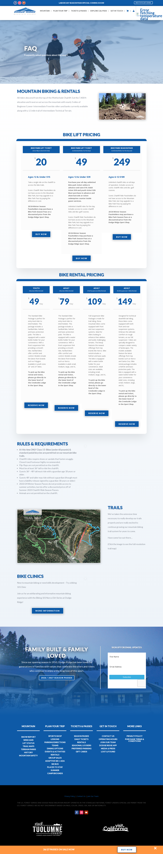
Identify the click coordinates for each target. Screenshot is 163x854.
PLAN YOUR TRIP (60, 11)
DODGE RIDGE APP (108, 745)
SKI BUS (55, 764)
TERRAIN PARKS (28, 749)
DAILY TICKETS (81, 739)
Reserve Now (36, 405)
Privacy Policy (69, 796)
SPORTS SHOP (55, 736)
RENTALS (55, 755)
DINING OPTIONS (55, 748)
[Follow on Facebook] (15, 3)
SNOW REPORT (28, 737)
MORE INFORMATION (47, 611)
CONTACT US (108, 736)
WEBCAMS (28, 740)
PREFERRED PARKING (81, 748)
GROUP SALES (55, 758)
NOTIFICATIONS (143, 3)
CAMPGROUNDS (55, 773)
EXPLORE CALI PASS (98, 11)
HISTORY (28, 752)
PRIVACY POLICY (134, 736)
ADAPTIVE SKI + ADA (55, 761)
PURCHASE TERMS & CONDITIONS (134, 740)
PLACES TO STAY (55, 767)
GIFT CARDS (81, 751)
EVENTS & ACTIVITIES (55, 751)
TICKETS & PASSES (79, 11)
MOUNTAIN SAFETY (28, 755)
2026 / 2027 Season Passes (56, 678)
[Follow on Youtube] (24, 3)
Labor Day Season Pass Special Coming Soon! (81, 3)
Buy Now (41, 234)
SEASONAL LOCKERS (81, 745)
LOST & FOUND (108, 751)
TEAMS (55, 745)
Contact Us (81, 796)
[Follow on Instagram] (19, 3)
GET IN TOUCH (116, 11)
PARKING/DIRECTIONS (55, 742)
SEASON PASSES (81, 736)
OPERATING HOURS (108, 739)
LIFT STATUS (28, 743)
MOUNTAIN (45, 11)
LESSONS (55, 739)
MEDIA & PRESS (108, 748)
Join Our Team (93, 796)
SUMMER (55, 770)
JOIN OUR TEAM (108, 742)
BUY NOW (126, 850)
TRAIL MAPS (28, 746)
